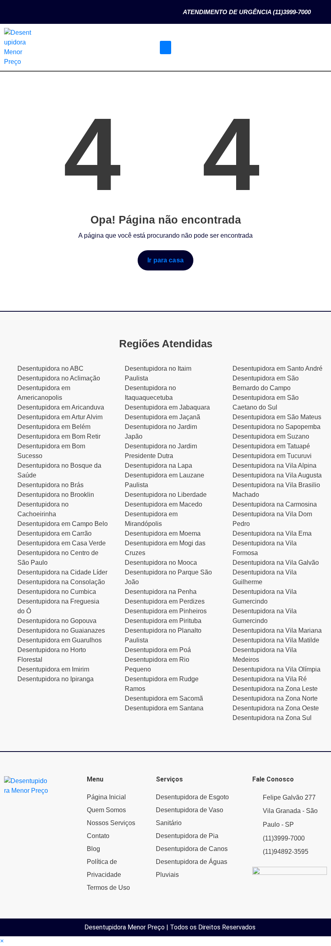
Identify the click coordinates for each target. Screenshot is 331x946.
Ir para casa (165, 260)
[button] (165, 47)
